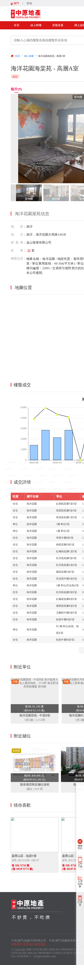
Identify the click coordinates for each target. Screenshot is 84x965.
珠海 (29, 3)
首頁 (16, 25)
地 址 (17, 234)
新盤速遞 (57, 25)
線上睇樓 (35, 25)
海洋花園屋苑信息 (32, 213)
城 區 (17, 226)
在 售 (17, 250)
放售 (14, 860)
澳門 (16, 3)
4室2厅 (35, 860)
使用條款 (28, 944)
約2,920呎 (24, 860)
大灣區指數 (80, 884)
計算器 (80, 903)
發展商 (17, 242)
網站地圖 (40, 944)
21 (28, 250)
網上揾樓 (29, 56)
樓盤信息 (17, 258)
